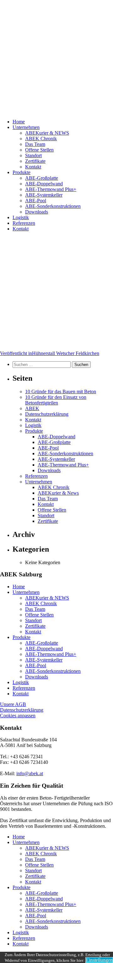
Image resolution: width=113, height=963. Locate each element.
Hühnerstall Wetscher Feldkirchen (49, 353)
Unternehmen (26, 127)
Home (19, 121)
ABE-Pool (35, 200)
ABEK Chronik (41, 138)
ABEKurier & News (58, 493)
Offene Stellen (39, 149)
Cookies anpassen (17, 715)
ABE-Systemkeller (43, 195)
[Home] (56, 57)
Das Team (35, 144)
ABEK (32, 408)
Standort (33, 155)
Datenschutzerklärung (46, 414)
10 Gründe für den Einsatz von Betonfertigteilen (55, 399)
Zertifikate (35, 161)
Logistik (21, 217)
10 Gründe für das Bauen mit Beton (60, 391)
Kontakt (33, 166)
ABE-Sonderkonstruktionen (53, 206)
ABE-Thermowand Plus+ (50, 189)
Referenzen (24, 223)
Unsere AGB (13, 704)
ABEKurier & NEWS (47, 133)
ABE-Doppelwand (44, 183)
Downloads (36, 211)
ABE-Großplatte (41, 178)
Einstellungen (99, 960)
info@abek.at (29, 773)
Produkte (21, 172)
